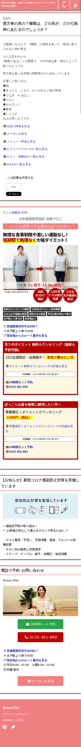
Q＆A (6, 18)
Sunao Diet (8, 5)
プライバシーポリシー (15, 714)
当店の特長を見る (18, 126)
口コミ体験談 (15, 212)
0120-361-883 (18, 386)
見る (13, 187)
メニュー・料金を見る (21, 141)
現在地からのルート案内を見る (27, 335)
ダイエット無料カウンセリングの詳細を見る (38, 366)
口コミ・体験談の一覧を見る (25, 156)
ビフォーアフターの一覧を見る (27, 149)
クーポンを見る (17, 133)
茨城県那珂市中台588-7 (22, 326)
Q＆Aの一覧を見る (19, 164)
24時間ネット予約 (21, 382)
